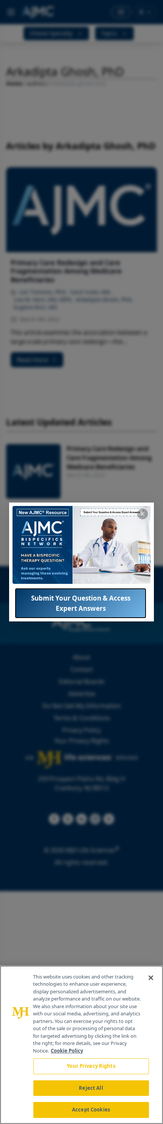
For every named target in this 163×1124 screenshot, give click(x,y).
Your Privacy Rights (91, 1065)
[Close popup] (142, 514)
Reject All (91, 1087)
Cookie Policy (67, 1050)
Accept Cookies (91, 1109)
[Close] (151, 977)
